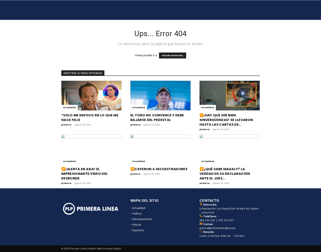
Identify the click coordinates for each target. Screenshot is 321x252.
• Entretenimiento (141, 219)
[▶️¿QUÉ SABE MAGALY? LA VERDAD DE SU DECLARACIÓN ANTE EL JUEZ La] (230, 149)
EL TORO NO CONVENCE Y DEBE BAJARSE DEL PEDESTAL (157, 117)
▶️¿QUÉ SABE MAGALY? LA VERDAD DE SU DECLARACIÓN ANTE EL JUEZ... (225, 174)
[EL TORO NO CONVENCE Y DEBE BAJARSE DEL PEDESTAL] (160, 95)
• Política (135, 213)
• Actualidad (137, 208)
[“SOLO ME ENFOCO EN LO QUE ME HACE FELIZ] (91, 95)
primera (66, 124)
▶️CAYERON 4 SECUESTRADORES (158, 169)
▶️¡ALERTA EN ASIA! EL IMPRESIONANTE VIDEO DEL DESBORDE (84, 174)
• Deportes (137, 230)
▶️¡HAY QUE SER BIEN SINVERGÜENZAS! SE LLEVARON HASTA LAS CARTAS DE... (226, 120)
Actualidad (69, 107)
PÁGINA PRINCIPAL (172, 55)
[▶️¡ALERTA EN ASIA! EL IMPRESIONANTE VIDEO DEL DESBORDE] (91, 149)
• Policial (135, 224)
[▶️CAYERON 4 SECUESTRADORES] (160, 149)
